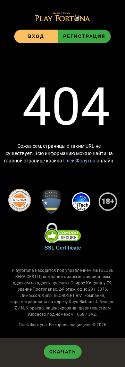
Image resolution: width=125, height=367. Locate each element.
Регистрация (84, 36)
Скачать (62, 351)
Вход (36, 36)
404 (66, 107)
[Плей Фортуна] (62, 18)
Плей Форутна (79, 160)
